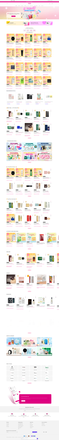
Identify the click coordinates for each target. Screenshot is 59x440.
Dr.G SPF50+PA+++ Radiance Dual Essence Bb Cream (30, 285)
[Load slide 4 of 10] (27, 19)
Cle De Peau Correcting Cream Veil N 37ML (45, 118)
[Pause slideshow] (35, 19)
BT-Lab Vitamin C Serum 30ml (19, 101)
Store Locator (31, 424)
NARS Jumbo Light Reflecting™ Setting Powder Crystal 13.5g (10, 72)
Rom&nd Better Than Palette (19, 284)
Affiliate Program (32, 426)
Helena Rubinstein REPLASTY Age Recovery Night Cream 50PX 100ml (10, 43)
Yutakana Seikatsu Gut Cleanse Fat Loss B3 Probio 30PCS (30, 243)
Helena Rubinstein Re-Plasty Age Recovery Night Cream (18, 118)
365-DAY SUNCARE (40, 345)
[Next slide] (34, 19)
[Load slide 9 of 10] (31, 19)
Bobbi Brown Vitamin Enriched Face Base (47, 71)
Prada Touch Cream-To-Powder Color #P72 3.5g (27, 72)
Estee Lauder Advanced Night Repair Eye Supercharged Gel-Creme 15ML (37, 209)
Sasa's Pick (39, 354)
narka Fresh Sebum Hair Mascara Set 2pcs (36, 72)
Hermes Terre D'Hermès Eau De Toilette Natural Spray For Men (30, 306)
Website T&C (43, 423)
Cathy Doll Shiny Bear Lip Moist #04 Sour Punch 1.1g (39, 101)
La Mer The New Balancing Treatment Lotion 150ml (27, 43)
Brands (16, 5)
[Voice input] (22, 438)
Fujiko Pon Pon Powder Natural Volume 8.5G (31, 327)
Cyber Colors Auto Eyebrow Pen (40, 284)
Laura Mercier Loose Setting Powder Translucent (27, 132)
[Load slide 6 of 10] (29, 19)
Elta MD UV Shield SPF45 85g (19, 71)
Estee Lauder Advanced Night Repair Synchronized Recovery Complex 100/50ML (19, 43)
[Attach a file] (21, 438)
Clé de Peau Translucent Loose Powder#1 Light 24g (27, 191)
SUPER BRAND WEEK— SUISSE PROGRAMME (12, 150)
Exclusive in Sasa (25, 354)
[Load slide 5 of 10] (28, 19)
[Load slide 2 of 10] (25, 19)
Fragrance (25, 5)
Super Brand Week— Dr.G (41, 150)
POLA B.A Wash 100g (18, 57)
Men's (39, 5)
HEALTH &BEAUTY (25, 345)
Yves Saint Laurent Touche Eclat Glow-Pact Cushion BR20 (28, 209)
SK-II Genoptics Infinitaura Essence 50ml (29, 57)
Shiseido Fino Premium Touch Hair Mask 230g (21, 327)
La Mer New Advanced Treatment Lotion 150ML (36, 118)
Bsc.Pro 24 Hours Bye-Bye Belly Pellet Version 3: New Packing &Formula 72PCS (41, 243)
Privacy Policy (43, 424)
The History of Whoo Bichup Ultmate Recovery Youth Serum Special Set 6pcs (38, 85)
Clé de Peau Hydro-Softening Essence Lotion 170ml (18, 223)
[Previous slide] (23, 19)
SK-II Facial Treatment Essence (10, 118)
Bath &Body (8, 354)
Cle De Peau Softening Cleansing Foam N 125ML (36, 223)
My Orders (7, 425)
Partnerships (31, 425)
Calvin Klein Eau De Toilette (28, 101)
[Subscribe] (34, 410)
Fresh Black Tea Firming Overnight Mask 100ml (45, 85)
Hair (28, 5)
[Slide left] (28, 247)
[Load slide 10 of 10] (32, 19)
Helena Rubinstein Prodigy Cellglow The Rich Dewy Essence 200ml (46, 209)
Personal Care (31, 5)
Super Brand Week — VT (25, 150)
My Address (7, 424)
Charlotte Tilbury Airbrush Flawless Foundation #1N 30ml (37, 191)
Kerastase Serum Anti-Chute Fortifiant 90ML (36, 57)
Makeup (22, 5)
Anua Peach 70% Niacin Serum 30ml (10, 101)
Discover (42, 5)
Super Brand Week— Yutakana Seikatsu (11, 159)
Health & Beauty (36, 5)
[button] (7, 3)
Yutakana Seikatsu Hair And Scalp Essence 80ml (39, 327)
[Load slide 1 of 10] (24, 19)
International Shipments (20, 425)
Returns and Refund (20, 426)
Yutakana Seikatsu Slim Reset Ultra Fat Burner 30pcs (50, 243)
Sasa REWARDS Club (20, 423)
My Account (7, 423)
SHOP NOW (13, 16)
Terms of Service (43, 425)
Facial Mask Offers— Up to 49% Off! (27, 159)
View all (29, 162)
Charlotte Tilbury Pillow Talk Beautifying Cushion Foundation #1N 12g (47, 177)
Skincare (19, 5)
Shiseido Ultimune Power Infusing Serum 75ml (27, 223)
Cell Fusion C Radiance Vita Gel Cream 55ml (49, 101)
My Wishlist (7, 426)
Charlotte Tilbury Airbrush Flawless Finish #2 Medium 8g (46, 223)
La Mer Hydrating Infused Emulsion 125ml (36, 132)
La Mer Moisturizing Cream (27, 118)
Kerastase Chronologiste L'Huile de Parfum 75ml (49, 327)
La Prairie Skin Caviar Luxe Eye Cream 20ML (45, 43)
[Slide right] (31, 247)
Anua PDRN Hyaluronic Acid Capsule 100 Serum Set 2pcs (27, 85)
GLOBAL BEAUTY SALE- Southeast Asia (42, 159)
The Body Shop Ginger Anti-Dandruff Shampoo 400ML (9, 327)
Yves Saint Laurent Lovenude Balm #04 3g (9, 191)
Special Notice (19, 427)
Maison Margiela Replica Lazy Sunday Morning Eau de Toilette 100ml (20, 306)
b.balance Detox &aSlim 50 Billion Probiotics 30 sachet (18, 85)
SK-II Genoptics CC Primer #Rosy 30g (46, 57)
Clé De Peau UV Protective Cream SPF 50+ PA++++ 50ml (19, 209)
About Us (31, 423)
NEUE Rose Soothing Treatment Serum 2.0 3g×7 (9, 85)
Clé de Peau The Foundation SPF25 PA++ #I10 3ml (18, 191)
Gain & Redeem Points (20, 424)
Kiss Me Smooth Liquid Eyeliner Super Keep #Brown (50, 285)
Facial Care (8, 345)
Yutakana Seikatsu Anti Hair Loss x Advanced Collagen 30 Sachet (20, 243)
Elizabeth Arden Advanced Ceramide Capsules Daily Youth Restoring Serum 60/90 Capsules (10, 58)
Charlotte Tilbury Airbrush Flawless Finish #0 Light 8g (45, 191)
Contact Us (31, 427)
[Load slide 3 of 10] (26, 19)
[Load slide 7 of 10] (30, 19)
